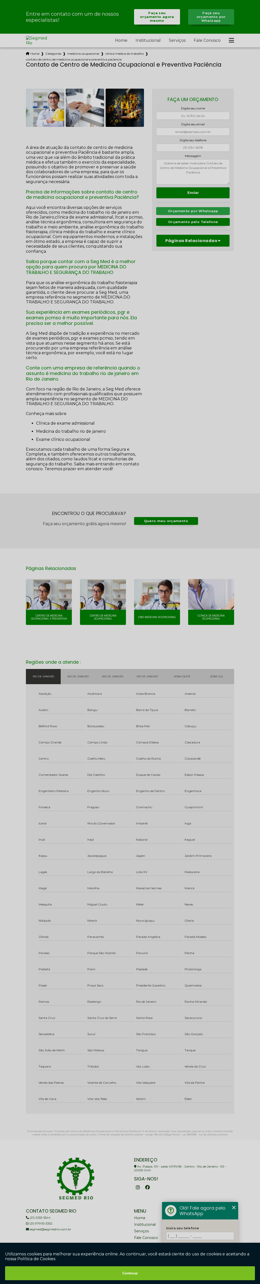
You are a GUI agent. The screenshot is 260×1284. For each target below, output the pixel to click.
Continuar (130, 1273)
